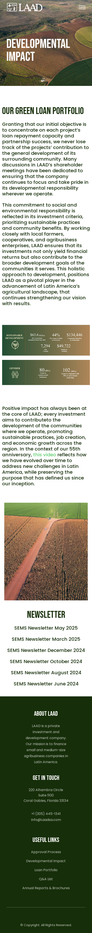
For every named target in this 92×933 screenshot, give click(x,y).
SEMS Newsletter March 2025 (46, 639)
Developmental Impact (46, 860)
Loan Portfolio (46, 870)
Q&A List (46, 879)
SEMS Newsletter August (39, 672)
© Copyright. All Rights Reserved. (46, 925)
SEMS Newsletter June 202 (45, 683)
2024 (74, 672)
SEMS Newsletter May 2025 (46, 628)
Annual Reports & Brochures (46, 888)
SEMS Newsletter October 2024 (46, 661)
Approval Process (46, 851)
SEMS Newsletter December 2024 (46, 650)
